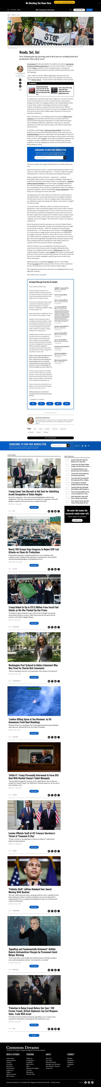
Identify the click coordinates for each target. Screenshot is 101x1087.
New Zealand (31, 64)
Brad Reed (11, 620)
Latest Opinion (11, 1060)
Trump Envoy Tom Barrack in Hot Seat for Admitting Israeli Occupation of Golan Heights (34, 492)
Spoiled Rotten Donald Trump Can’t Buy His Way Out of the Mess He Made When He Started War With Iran (43, 90)
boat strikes (15, 736)
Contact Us (49, 1068)
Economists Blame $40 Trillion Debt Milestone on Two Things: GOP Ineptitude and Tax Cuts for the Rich (79, 461)
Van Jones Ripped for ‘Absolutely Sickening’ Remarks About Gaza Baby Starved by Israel (79, 484)
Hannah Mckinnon (21, 73)
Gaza (27, 1066)
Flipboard (70, 1062)
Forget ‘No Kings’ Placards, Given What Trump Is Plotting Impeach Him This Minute (80, 502)
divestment (47, 428)
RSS (68, 1066)
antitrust (15, 794)
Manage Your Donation (53, 1064)
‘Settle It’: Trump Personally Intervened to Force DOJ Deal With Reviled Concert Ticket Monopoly (34, 776)
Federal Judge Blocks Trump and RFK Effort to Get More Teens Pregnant (79, 497)
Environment (10, 1068)
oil (50, 75)
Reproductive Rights (32, 1068)
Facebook (70, 1060)
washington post (16, 680)
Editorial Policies (51, 1062)
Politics (8, 1072)
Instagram (70, 1064)
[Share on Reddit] (20, 86)
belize (18, 15)
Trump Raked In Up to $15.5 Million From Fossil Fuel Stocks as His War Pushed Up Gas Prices (33, 608)
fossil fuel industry (33, 134)
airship (52, 252)
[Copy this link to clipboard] (58, 511)
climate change (36, 79)
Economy (9, 1064)
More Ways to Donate (53, 1066)
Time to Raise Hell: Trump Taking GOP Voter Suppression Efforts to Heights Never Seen (65, 90)
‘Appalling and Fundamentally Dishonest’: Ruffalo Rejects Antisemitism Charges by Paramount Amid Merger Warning (33, 952)
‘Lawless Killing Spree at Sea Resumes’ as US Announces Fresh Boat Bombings (30, 720)
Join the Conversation (50, 437)
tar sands (35, 264)
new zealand (31, 432)
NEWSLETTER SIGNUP (79, 9)
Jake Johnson (11, 787)
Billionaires (29, 1072)
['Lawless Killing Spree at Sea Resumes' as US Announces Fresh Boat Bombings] (34, 701)
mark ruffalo (16, 969)
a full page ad (58, 250)
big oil (40, 428)
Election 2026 (30, 1074)
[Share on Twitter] (20, 80)
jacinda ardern (63, 428)
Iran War (14, 850)
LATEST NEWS (13, 9)
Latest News (10, 1058)
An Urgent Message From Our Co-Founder (43, 282)
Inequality (29, 1062)
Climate (8, 1062)
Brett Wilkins (11, 504)
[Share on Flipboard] (20, 83)
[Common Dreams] (45, 10)
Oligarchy (29, 1058)
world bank (46, 432)
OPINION (19, 9)
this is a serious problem (53, 130)
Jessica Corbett (12, 562)
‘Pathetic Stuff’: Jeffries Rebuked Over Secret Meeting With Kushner (30, 890)
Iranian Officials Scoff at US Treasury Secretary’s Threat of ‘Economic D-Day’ (32, 834)
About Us (49, 1058)
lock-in (44, 138)
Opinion (13, 15)
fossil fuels (54, 428)
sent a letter (68, 230)
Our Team (49, 1060)
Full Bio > (37, 423)
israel (14, 1028)
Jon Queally (11, 903)
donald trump (16, 626)
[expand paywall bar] (99, 3)
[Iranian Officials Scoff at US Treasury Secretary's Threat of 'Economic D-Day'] (34, 815)
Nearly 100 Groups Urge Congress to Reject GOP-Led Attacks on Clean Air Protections (34, 550)
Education (9, 1066)
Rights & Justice (11, 1074)
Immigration (30, 1060)
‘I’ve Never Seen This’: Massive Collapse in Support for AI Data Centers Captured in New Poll (80, 465)
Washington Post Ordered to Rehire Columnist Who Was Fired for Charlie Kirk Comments (33, 666)
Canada (50, 262)
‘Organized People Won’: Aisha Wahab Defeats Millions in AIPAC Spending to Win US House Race (80, 488)
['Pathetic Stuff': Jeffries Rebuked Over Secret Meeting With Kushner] (34, 871)
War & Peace (10, 1076)
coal (61, 183)
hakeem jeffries (16, 910)
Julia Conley (11, 674)
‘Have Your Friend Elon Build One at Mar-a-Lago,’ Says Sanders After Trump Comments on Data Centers (80, 493)
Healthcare (9, 1070)
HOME (8, 15)
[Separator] (20, 89)
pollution (15, 568)
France (34, 68)
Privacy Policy (55, 1082)
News (10, 568)
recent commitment (62, 189)
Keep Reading (34, 507)
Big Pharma (30, 1064)
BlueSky (69, 1058)
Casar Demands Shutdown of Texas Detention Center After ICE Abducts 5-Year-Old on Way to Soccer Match (80, 470)
